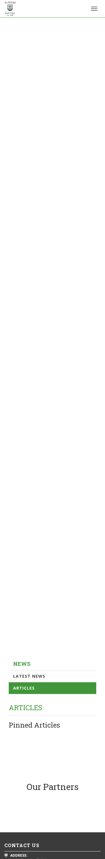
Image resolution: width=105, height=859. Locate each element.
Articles (24, 688)
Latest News (29, 676)
